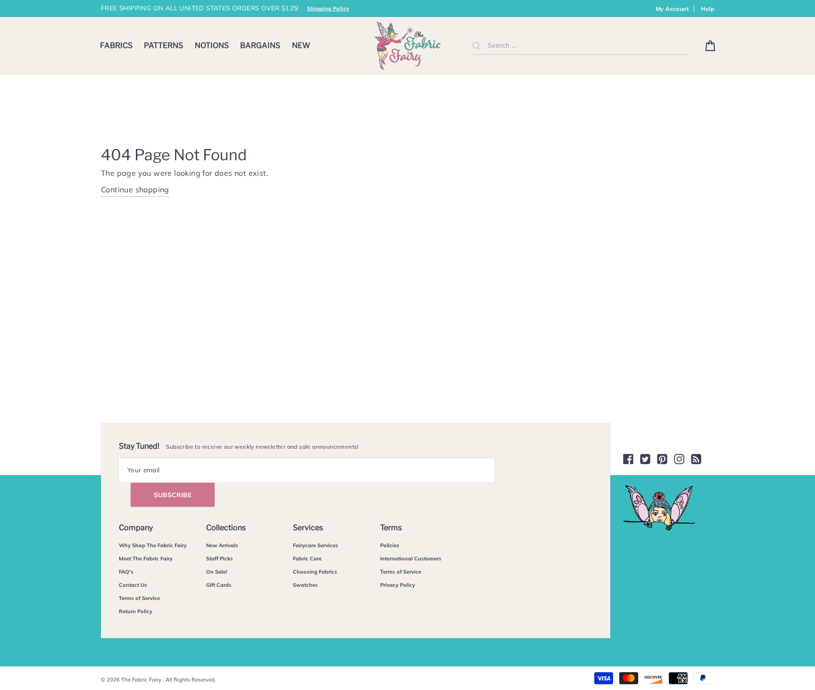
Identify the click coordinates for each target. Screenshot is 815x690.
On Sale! (216, 571)
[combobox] (579, 45)
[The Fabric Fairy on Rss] (696, 459)
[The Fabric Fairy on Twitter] (645, 459)
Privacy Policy (397, 585)
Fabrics (116, 45)
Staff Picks (219, 558)
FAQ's (126, 571)
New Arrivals (222, 545)
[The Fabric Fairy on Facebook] (628, 459)
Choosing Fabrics (315, 571)
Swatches (305, 585)
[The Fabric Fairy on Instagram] (679, 459)
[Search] (476, 45)
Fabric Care (307, 558)
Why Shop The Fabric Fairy (153, 545)
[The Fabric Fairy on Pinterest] (662, 459)
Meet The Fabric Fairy (146, 558)
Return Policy (135, 611)
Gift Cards (219, 585)
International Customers (410, 558)
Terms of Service (139, 598)
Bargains (260, 45)
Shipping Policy (328, 8)
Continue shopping (135, 189)
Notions (212, 45)
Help (707, 8)
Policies (389, 545)
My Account (672, 8)
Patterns (163, 45)
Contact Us (133, 585)
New (301, 45)
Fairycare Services (315, 545)
